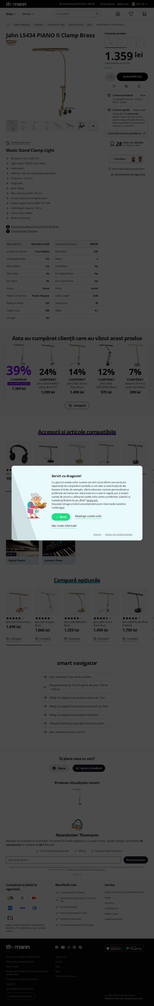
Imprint (98, 534)
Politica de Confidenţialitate (118, 534)
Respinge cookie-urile (88, 516)
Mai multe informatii (64, 525)
